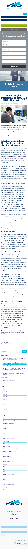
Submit (13, 66)
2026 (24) (5, 389)
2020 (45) (5, 404)
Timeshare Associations (8, 484)
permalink (3, 333)
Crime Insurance (6, 436)
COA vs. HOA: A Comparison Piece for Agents (13, 365)
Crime (4, 433)
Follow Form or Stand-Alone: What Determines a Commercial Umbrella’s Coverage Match (14, 369)
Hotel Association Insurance (9, 477)
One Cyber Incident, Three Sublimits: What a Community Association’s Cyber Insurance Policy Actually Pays (13, 373)
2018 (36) (5, 409)
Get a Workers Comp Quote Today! (14, 26)
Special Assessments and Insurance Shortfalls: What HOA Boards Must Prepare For (14, 359)
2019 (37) (5, 407)
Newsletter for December (9, 383)
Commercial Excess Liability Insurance (11, 420)
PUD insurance (6, 482)
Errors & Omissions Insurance (9, 451)
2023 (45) (5, 396)
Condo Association (7, 431)
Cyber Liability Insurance (7, 330)
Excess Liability (6, 459)
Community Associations (8, 423)
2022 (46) (5, 399)
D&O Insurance (6, 446)
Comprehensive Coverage (9, 425)
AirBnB (4, 418)
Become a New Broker (14, 20)
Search (25, 14)
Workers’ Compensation (8, 489)
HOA (4, 469)
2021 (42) (5, 402)
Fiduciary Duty (6, 466)
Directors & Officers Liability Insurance (12, 448)
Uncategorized (6, 487)
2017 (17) (5, 412)
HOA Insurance (6, 471)
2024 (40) (5, 394)
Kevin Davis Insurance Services (16, 103)
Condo (4, 428)
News (4, 479)
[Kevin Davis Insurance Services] (14, 5)
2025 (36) (5, 391)
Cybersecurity (16, 330)
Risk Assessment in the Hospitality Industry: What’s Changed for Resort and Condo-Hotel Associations (14, 362)
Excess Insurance (7, 456)
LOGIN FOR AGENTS (14, 17)
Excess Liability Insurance (8, 461)
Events (4, 454)
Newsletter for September (9, 380)
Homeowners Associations (9, 474)
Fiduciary (5, 464)
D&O (4, 443)
